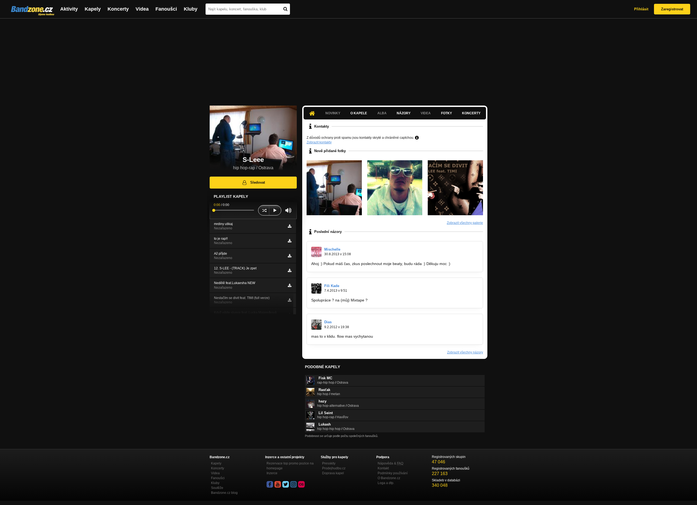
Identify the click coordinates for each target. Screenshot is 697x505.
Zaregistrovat (672, 9)
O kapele (358, 113)
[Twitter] (285, 484)
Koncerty (118, 9)
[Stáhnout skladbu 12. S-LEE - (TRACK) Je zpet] (290, 270)
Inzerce (272, 473)
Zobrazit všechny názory (465, 352)
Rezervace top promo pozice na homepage (290, 465)
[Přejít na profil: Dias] (316, 324)
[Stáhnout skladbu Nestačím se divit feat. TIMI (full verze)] (290, 300)
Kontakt (383, 468)
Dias (328, 322)
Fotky (446, 113)
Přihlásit (641, 9)
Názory (404, 113)
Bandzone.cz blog (224, 493)
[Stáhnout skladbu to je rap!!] (290, 241)
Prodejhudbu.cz (334, 468)
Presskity (328, 463)
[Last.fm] (301, 484)
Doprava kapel (333, 473)
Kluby (190, 9)
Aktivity (69, 9)
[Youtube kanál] (277, 484)
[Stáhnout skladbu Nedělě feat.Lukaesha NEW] (290, 285)
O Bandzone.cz (389, 478)
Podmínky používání (393, 473)
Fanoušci (166, 9)
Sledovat (257, 182)
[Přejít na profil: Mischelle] (316, 252)
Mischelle (332, 249)
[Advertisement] (348, 59)
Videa (142, 9)
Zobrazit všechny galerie (465, 223)
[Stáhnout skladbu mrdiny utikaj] (290, 226)
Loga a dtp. (386, 483)
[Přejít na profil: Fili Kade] (316, 288)
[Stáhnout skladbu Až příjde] (290, 256)
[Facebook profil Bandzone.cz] (270, 484)
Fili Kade (331, 286)
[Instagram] (293, 484)
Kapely (93, 9)
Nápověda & (390, 463)
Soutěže (217, 488)
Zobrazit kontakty (319, 142)
